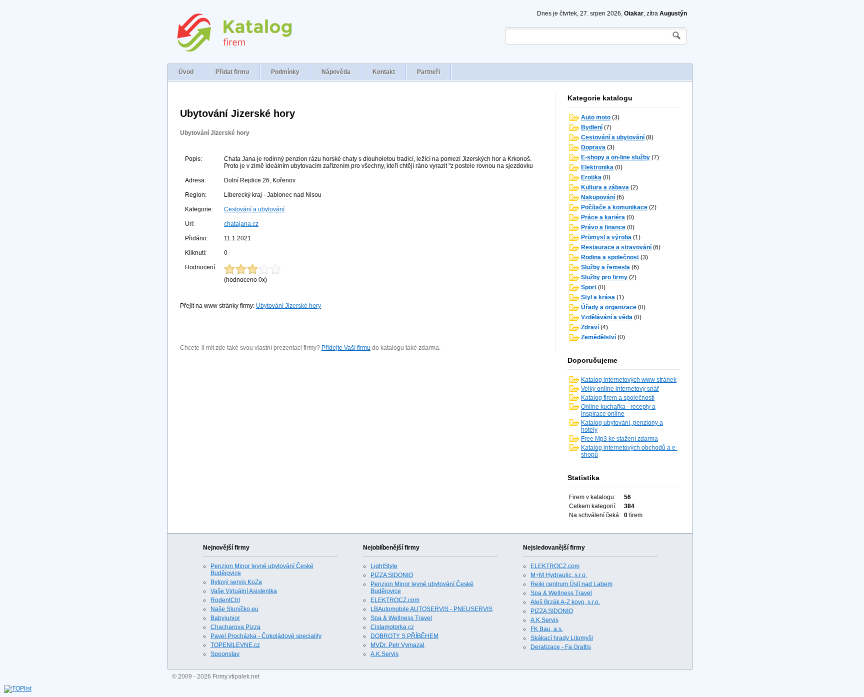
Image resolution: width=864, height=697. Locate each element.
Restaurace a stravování (616, 247)
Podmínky (285, 71)
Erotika (591, 177)
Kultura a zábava (605, 187)
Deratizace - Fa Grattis (560, 647)
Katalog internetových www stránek (628, 379)
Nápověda (336, 71)
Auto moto (595, 117)
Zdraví (590, 327)
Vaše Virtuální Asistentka (243, 591)
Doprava (593, 147)
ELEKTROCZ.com (395, 600)
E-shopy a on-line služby (615, 157)
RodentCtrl (225, 600)
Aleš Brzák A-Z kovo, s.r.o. (565, 602)
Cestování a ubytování (254, 209)
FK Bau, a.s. (546, 629)
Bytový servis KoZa (236, 582)
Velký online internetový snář (620, 388)
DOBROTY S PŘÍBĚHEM (404, 636)
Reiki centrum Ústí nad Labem (571, 584)
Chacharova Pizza (235, 627)
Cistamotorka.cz (392, 627)
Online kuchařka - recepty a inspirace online (618, 410)
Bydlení (591, 127)
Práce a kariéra (603, 217)
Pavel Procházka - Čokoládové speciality (266, 636)
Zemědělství (598, 337)
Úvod (186, 71)
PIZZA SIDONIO (391, 575)
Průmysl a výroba (606, 237)
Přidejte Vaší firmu (346, 347)
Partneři (428, 71)
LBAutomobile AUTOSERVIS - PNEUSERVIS (431, 609)
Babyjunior (225, 618)
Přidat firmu (232, 71)
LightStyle (384, 566)
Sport (588, 287)
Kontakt (383, 71)
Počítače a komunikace (614, 207)
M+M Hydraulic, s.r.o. (558, 575)
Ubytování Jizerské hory (215, 132)
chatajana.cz (241, 223)
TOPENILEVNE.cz (235, 645)
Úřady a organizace (608, 307)
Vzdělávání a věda (606, 317)
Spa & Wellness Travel (401, 618)
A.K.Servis (384, 654)
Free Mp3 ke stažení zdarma (619, 438)
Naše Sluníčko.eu (234, 609)
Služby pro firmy (604, 277)
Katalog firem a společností (617, 397)
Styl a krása (598, 297)
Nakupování (598, 197)
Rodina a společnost (610, 257)
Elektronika (597, 167)
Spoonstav (225, 654)
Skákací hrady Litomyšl (561, 638)
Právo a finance (603, 227)
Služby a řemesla (605, 267)
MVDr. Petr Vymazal (397, 645)
